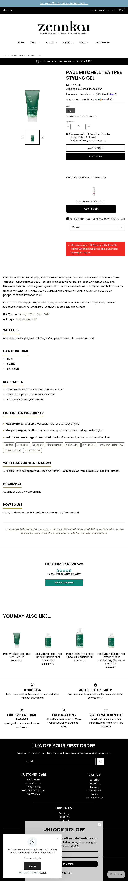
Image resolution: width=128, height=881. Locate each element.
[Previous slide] (22, 137)
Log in (93, 10)
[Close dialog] (99, 825)
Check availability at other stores (87, 140)
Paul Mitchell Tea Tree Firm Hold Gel (16, 655)
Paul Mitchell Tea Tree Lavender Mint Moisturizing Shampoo (111, 657)
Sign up (75, 252)
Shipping (70, 89)
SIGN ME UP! (64, 864)
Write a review (64, 582)
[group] (32, 137)
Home (5, 55)
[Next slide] (43, 137)
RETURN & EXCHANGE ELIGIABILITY (81, 116)
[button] (95, 99)
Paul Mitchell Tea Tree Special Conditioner (48, 655)
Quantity (70, 121)
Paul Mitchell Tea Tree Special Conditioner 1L (79, 655)
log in (86, 252)
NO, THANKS (64, 873)
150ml (70, 111)
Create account (106, 10)
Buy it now (95, 156)
